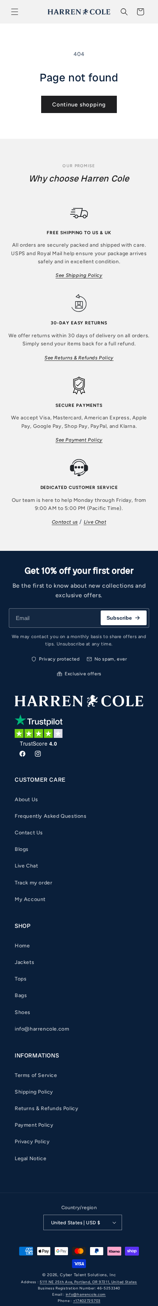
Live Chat (95, 522)
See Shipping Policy (78, 275)
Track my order (33, 883)
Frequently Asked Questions (51, 816)
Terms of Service (36, 1075)
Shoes (22, 1012)
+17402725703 (86, 1300)
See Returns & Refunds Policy (79, 357)
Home (22, 946)
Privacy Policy (32, 1141)
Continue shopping (79, 104)
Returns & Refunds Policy (46, 1108)
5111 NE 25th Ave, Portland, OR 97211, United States (88, 1281)
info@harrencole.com (42, 1029)
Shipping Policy (34, 1092)
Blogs (22, 849)
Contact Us (29, 833)
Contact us (65, 522)
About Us (26, 799)
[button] (15, 12)
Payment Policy (34, 1125)
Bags (21, 995)
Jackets (24, 962)
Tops (20, 979)
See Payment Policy (79, 440)
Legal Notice (30, 1158)
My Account (30, 899)
